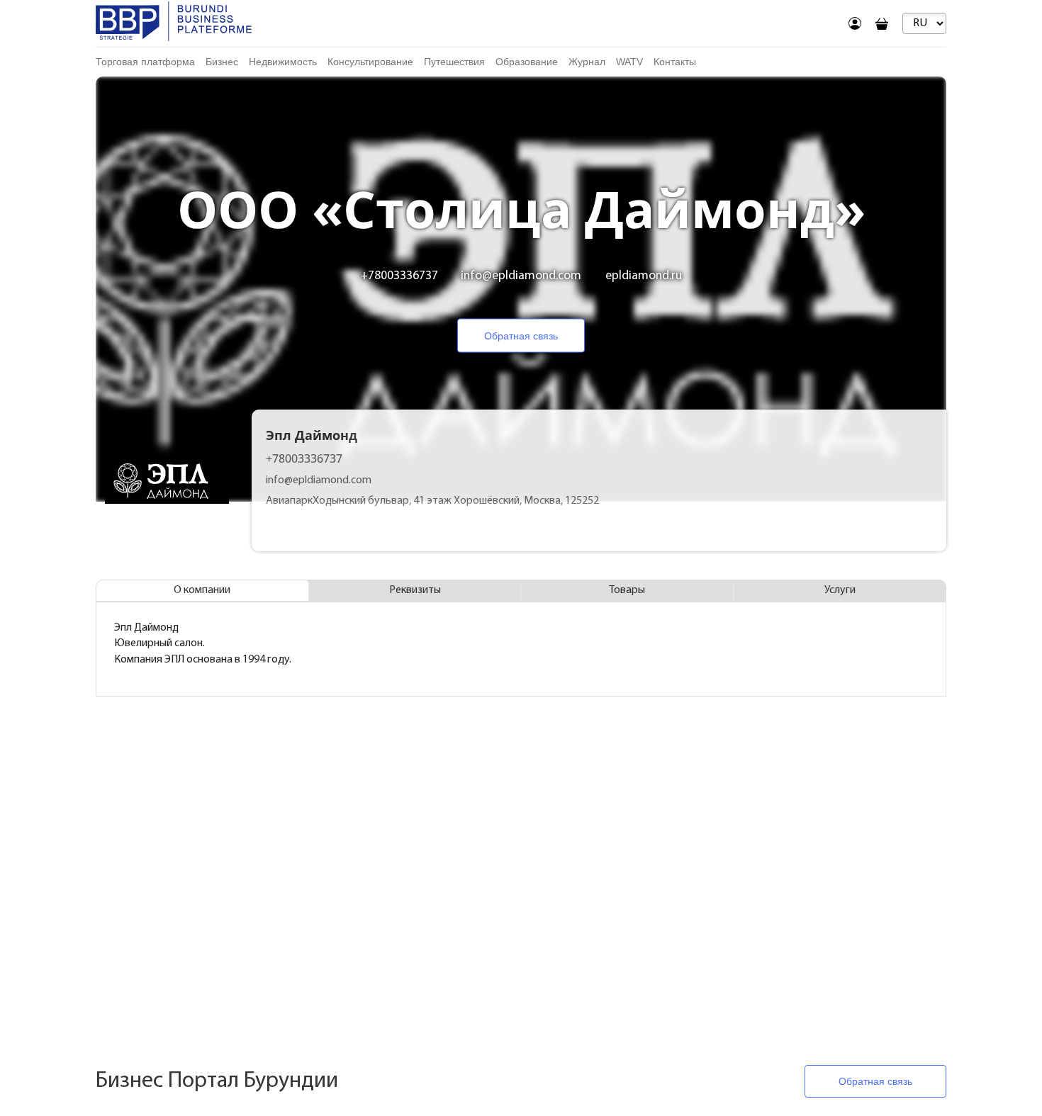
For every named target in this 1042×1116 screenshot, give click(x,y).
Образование (526, 61)
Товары (627, 590)
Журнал (586, 61)
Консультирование (370, 61)
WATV (629, 61)
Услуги (840, 590)
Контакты (675, 61)
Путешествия (454, 61)
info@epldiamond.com (521, 276)
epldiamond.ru (643, 276)
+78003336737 (399, 276)
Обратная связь (521, 336)
